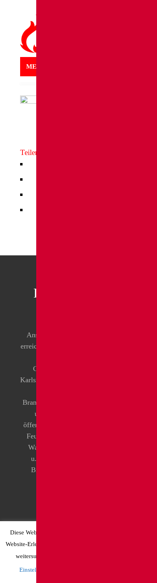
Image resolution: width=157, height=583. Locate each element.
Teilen (29, 152)
